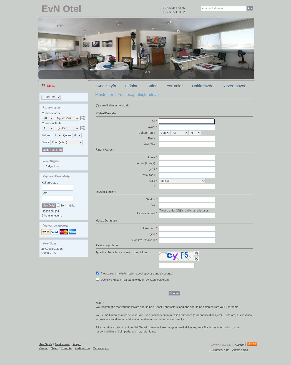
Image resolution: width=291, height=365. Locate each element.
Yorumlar (175, 86)
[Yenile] (196, 259)
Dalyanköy (52, 166)
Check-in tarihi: (51, 113)
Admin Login (240, 350)
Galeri (152, 86)
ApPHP (239, 344)
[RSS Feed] (252, 344)
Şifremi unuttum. (52, 215)
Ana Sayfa (106, 86)
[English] (53, 86)
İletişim (77, 344)
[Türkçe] (48, 86)
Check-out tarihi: (52, 123)
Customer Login (219, 350)
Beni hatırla (67, 205)
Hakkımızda (202, 86)
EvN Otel (61, 8)
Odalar (131, 86)
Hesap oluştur (50, 211)
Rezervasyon (234, 86)
